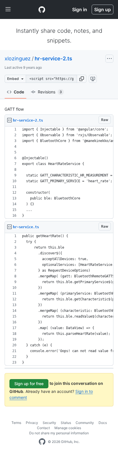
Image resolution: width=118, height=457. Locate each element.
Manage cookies (67, 428)
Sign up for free (29, 383)
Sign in (79, 9)
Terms (16, 422)
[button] (81, 79)
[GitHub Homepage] (42, 442)
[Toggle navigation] (8, 9)
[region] (59, 172)
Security (49, 422)
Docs (103, 422)
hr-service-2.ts (53, 58)
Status (66, 422)
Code (19, 91)
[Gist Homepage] (41, 9)
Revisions (50, 91)
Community (85, 422)
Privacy (32, 422)
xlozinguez (18, 58)
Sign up (102, 9)
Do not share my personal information (59, 433)
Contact (43, 428)
